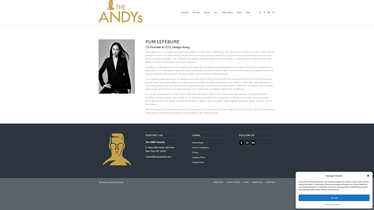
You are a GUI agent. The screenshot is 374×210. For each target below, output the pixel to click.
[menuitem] (185, 12)
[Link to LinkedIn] (269, 12)
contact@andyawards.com (158, 156)
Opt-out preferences (333, 204)
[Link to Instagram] (273, 12)
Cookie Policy (198, 162)
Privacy (195, 152)
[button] (368, 175)
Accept (334, 198)
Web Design (103, 182)
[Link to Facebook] (264, 12)
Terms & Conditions (200, 147)
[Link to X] (260, 12)
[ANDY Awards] (120, 12)
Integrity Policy (199, 157)
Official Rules (198, 142)
